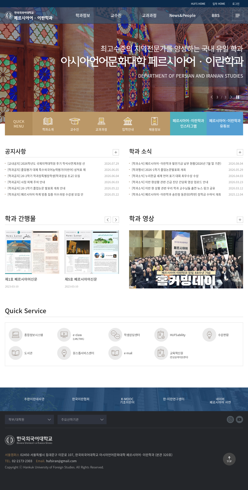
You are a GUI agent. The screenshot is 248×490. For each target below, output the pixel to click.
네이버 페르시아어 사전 (220, 400)
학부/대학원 (16, 419)
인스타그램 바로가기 (230, 419)
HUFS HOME (198, 3)
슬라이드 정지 (238, 97)
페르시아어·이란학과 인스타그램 (188, 123)
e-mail (128, 353)
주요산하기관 (70, 419)
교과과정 (101, 129)
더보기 (116, 152)
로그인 (235, 3)
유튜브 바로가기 (239, 419)
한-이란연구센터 (173, 399)
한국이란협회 (81, 399)
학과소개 (48, 129)
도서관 (28, 353)
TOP (229, 461)
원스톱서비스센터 (83, 353)
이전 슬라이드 (212, 97)
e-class (78, 337)
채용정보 (154, 129)
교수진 (74, 129)
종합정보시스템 (33, 335)
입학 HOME (219, 3)
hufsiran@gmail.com (61, 461)
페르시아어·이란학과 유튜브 (225, 123)
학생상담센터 (132, 335)
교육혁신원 (179, 355)
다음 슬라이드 (231, 97)
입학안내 (128, 129)
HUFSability (177, 335)
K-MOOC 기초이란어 (127, 400)
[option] (32, 259)
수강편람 (223, 335)
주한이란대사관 (34, 399)
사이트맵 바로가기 (237, 15)
